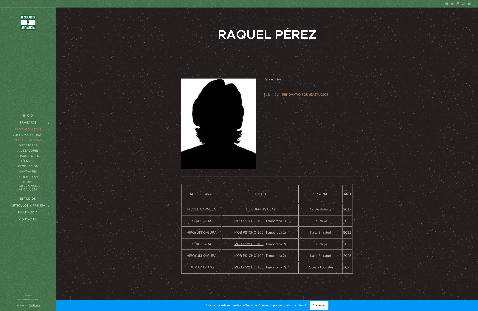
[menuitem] (28, 116)
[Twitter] (452, 4)
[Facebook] (446, 4)
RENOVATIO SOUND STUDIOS (305, 95)
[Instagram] (458, 4)
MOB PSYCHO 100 (248, 221)
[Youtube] (469, 4)
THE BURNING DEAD (260, 209)
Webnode (35, 305)
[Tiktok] (463, 4)
